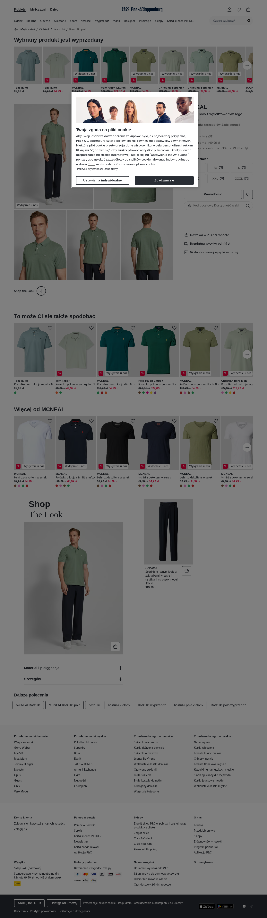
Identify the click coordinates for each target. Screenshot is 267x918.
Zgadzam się (164, 180)
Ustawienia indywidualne (102, 180)
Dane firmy (111, 169)
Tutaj (91, 164)
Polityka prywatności (90, 169)
